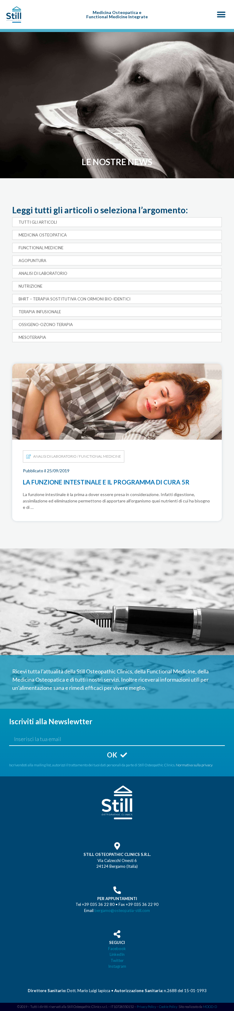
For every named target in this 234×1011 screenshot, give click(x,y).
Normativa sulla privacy (194, 765)
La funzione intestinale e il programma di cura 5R (95, 367)
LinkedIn (117, 954)
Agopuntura (32, 260)
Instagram (117, 966)
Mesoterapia (32, 337)
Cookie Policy (168, 1007)
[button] (221, 14)
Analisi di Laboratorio (43, 273)
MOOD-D (210, 1007)
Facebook (117, 948)
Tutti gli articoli (38, 222)
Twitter (117, 960)
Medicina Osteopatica (43, 234)
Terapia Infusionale (40, 311)
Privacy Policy (146, 1007)
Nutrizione (30, 286)
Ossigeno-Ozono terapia (46, 324)
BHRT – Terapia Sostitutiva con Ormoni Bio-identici (74, 298)
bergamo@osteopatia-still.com (122, 910)
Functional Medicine (41, 247)
